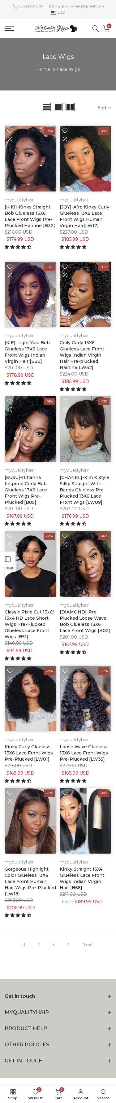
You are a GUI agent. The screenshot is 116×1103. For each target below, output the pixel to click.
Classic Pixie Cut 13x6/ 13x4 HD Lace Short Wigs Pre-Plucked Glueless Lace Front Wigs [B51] (29, 624)
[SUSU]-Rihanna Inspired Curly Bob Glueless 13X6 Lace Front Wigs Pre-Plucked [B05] (26, 490)
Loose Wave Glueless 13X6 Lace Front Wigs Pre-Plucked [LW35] (84, 753)
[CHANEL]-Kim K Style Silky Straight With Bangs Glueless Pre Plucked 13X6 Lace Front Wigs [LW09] (84, 490)
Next (87, 944)
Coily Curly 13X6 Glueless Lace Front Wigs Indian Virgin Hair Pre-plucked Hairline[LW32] (82, 355)
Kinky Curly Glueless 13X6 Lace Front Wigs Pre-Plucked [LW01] (29, 753)
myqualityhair (19, 200)
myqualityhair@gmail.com (79, 6)
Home (43, 69)
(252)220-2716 (30, 6)
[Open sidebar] (7, 559)
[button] (18, 247)
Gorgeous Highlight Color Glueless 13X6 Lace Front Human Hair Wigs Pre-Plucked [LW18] (30, 881)
